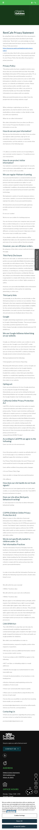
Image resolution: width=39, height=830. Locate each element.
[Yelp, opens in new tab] (5, 755)
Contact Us (10, 749)
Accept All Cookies (19, 826)
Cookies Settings (19, 815)
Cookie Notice (11, 811)
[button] (32, 2)
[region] (19, 813)
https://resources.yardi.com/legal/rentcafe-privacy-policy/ (18, 49)
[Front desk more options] (36, 791)
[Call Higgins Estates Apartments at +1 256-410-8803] (35, 2)
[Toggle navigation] (3, 2)
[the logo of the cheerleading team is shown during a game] (8, 736)
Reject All (19, 821)
